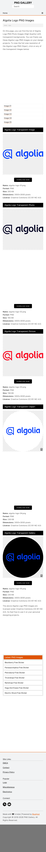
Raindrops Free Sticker (14, 683)
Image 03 (8, 114)
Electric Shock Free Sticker (16, 693)
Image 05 (8, 122)
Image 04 (8, 118)
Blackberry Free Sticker (14, 662)
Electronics (7, 792)
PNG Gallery (23, 3)
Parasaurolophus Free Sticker (17, 668)
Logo (9, 25)
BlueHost (36, 814)
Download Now (23, 180)
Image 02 (8, 110)
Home (5, 25)
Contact (6, 768)
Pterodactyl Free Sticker (15, 673)
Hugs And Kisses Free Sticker (17, 688)
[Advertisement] (23, 77)
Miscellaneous (9, 787)
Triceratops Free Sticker (15, 678)
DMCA (5, 763)
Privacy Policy (9, 772)
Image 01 (7, 106)
